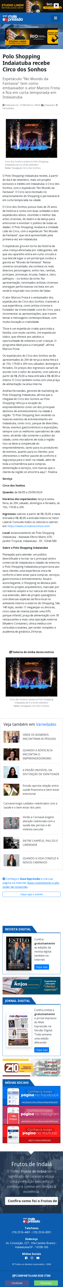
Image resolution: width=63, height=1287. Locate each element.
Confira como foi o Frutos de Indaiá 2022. (33, 1201)
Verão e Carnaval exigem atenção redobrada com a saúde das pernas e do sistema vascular (39, 823)
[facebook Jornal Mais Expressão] (26, 1258)
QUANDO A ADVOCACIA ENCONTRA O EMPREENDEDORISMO (38, 754)
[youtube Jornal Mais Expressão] (37, 1258)
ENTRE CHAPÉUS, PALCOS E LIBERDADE (40, 843)
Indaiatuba (49, 105)
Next (55, 37)
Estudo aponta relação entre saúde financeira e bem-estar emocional (41, 790)
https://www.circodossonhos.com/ (29, 526)
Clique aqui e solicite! (31, 894)
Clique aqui (42, 967)
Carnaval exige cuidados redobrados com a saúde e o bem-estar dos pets (30, 805)
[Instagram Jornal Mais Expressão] (31, 1114)
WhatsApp (46, 1283)
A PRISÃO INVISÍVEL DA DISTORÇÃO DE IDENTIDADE (41, 772)
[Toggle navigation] (55, 18)
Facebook (17, 1283)
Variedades (8, 108)
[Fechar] (56, 5)
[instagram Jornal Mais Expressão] (31, 1258)
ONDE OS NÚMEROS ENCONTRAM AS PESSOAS (39, 737)
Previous (7, 37)
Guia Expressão (30, 879)
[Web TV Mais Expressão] (31, 1133)
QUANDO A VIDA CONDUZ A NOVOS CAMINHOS (40, 860)
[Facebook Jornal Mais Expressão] (31, 1096)
